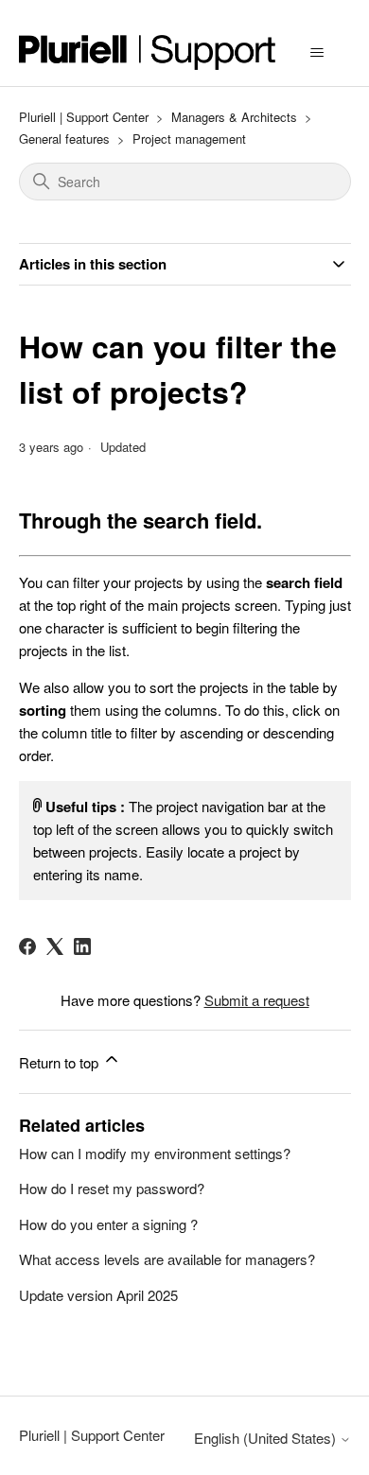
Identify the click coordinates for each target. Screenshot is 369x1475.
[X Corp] (54, 946)
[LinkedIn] (82, 946)
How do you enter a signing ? (108, 1224)
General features (64, 139)
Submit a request (256, 1000)
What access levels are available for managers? (167, 1259)
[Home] (147, 52)
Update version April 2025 (98, 1295)
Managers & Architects (234, 117)
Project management (189, 139)
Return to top (60, 1062)
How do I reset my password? (111, 1188)
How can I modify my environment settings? (154, 1153)
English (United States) (267, 1438)
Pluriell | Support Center (84, 117)
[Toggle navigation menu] (317, 53)
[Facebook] (27, 946)
